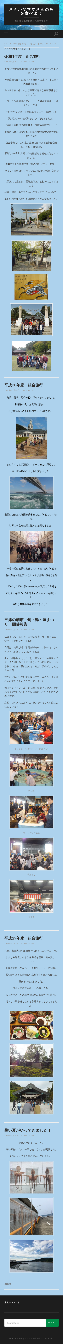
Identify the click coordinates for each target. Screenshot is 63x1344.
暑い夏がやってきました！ (27, 1130)
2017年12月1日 (11, 629)
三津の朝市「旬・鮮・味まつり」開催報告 (29, 622)
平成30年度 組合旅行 (23, 385)
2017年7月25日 (11, 1135)
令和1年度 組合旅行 (22, 56)
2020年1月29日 (11, 62)
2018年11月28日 (11, 390)
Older (8, 1284)
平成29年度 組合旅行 (23, 938)
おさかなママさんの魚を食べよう (31, 11)
